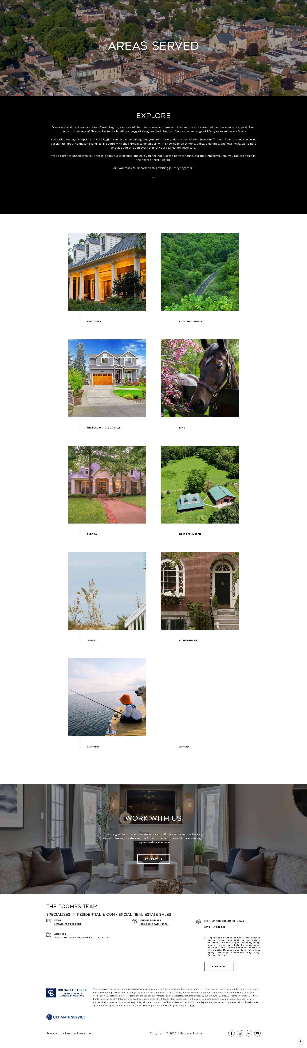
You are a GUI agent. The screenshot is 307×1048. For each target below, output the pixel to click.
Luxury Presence (78, 1033)
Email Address (214, 927)
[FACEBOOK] (231, 1033)
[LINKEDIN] (249, 1033)
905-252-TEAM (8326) (154, 923)
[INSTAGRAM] (240, 1033)
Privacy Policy (216, 955)
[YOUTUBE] (257, 1033)
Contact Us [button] (153, 859)
